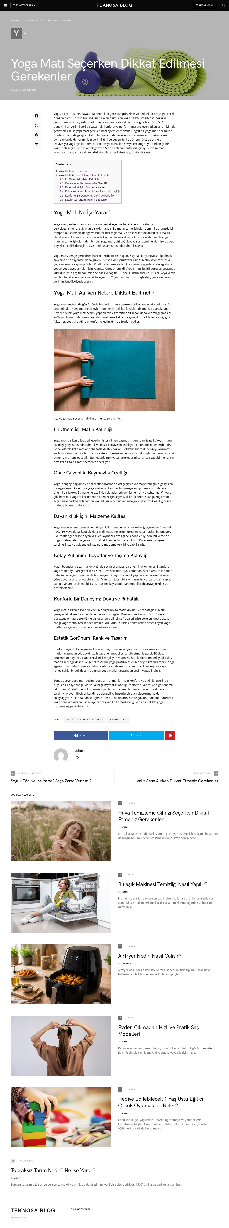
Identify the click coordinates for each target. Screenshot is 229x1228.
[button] (70, 164)
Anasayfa (15, 21)
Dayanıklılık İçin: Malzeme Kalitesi (83, 187)
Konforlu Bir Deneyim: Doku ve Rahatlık (87, 195)
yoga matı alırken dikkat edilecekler (84, 720)
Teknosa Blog (114, 5)
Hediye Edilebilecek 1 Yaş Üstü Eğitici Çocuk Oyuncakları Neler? (160, 1102)
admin (17, 90)
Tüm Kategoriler (81, 1209)
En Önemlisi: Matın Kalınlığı (79, 179)
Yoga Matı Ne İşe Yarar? (71, 171)
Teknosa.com (204, 5)
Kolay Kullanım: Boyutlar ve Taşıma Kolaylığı (90, 191)
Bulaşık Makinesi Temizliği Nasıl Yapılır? (162, 884)
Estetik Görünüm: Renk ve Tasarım (84, 199)
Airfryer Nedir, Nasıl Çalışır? (149, 956)
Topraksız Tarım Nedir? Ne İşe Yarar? (53, 1170)
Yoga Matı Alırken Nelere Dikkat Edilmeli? (82, 175)
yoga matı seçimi (118, 720)
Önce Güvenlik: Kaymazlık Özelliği (83, 183)
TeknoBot (126, 963)
